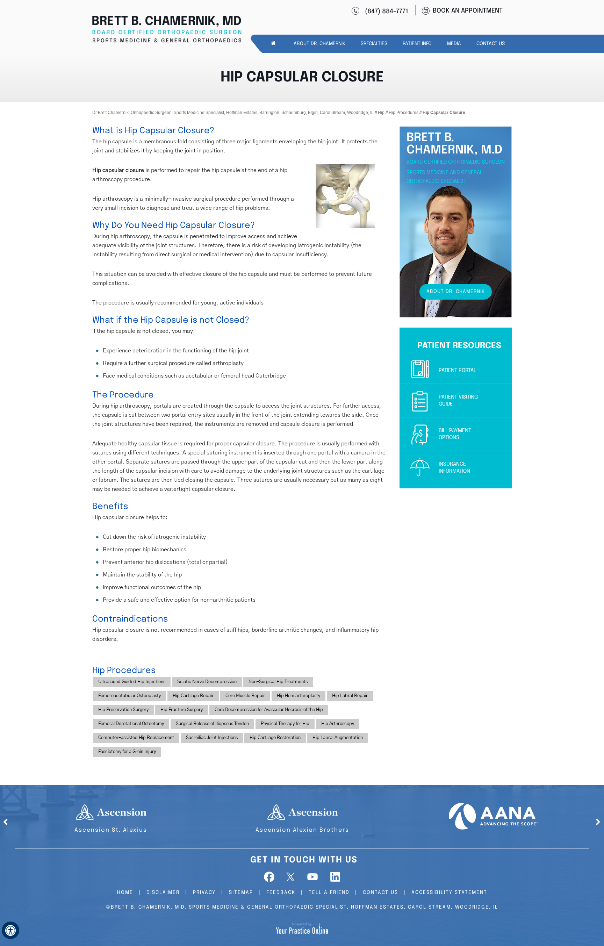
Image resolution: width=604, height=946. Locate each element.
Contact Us (490, 43)
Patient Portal (457, 370)
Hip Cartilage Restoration (275, 738)
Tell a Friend (329, 892)
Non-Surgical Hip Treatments (278, 682)
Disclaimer (163, 892)
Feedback (280, 892)
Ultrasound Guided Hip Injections (131, 682)
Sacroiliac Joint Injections (212, 738)
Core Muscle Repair (245, 696)
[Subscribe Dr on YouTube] (313, 877)
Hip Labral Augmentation (337, 738)
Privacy (204, 892)
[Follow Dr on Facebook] (270, 877)
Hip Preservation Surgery (123, 710)
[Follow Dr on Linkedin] (334, 877)
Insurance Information (454, 467)
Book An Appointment (468, 11)
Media (454, 43)
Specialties (374, 43)
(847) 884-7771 (386, 11)
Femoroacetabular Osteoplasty (129, 696)
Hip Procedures (403, 112)
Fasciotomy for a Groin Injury (127, 752)
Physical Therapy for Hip (285, 724)
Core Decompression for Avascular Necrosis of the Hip (269, 710)
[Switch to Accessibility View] (10, 930)
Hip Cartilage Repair (193, 696)
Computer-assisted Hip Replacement (136, 738)
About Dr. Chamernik (319, 43)
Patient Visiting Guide (458, 400)
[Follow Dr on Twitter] (291, 877)
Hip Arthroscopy (337, 724)
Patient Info (417, 43)
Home (125, 892)
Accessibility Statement (449, 892)
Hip (381, 112)
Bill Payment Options (455, 434)
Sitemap (241, 892)
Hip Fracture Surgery (181, 710)
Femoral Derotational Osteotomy (131, 724)
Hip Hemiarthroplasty (298, 696)
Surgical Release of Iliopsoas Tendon (212, 724)
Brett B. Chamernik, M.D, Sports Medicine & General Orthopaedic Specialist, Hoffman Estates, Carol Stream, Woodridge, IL (304, 907)
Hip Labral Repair (350, 696)
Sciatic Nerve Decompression (207, 682)
